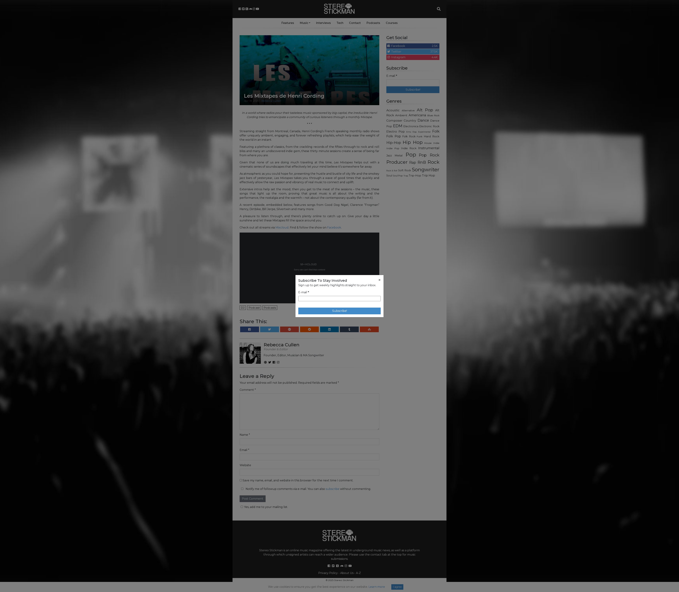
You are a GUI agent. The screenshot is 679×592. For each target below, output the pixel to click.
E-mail (303, 292)
